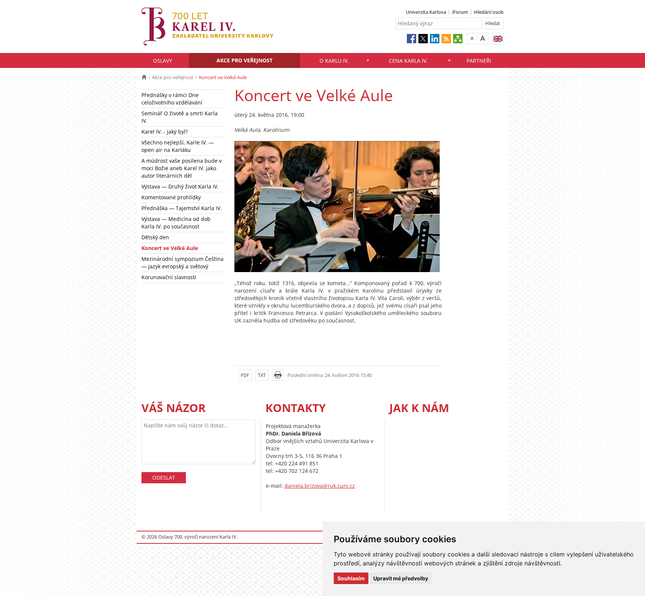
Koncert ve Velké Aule (169, 248)
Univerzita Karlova (426, 12)
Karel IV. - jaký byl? (164, 131)
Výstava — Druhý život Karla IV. (180, 186)
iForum (460, 12)
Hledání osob (489, 12)
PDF (245, 375)
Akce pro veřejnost (244, 60)
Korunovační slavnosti (168, 277)
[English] (498, 38)
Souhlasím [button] (351, 578)
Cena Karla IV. (408, 60)
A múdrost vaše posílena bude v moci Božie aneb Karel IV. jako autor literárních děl (181, 168)
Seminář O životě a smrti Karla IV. (179, 117)
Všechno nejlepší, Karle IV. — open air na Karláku (177, 146)
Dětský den (155, 237)
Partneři (479, 60)
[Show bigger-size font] (483, 38)
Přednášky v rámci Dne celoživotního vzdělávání (171, 98)
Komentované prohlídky (171, 197)
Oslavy (162, 60)
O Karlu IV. (334, 60)
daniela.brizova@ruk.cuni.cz (319, 485)
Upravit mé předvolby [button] (400, 578)
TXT (262, 375)
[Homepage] (143, 77)
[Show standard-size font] (472, 38)
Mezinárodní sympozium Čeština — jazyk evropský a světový (182, 262)
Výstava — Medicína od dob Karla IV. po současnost (176, 222)
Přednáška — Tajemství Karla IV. (181, 208)
